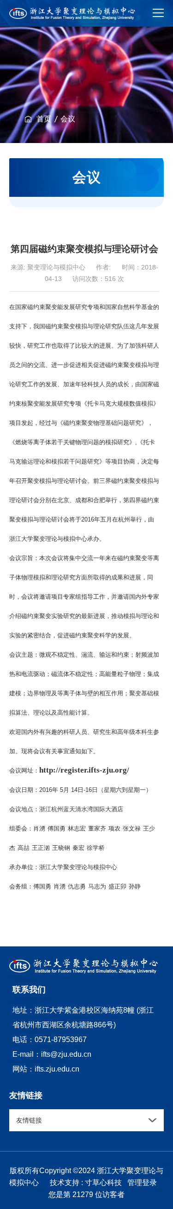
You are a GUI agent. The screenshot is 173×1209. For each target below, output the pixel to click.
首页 (43, 119)
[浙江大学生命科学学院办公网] (72, 13)
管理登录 (142, 1182)
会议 (67, 119)
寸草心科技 (103, 1182)
